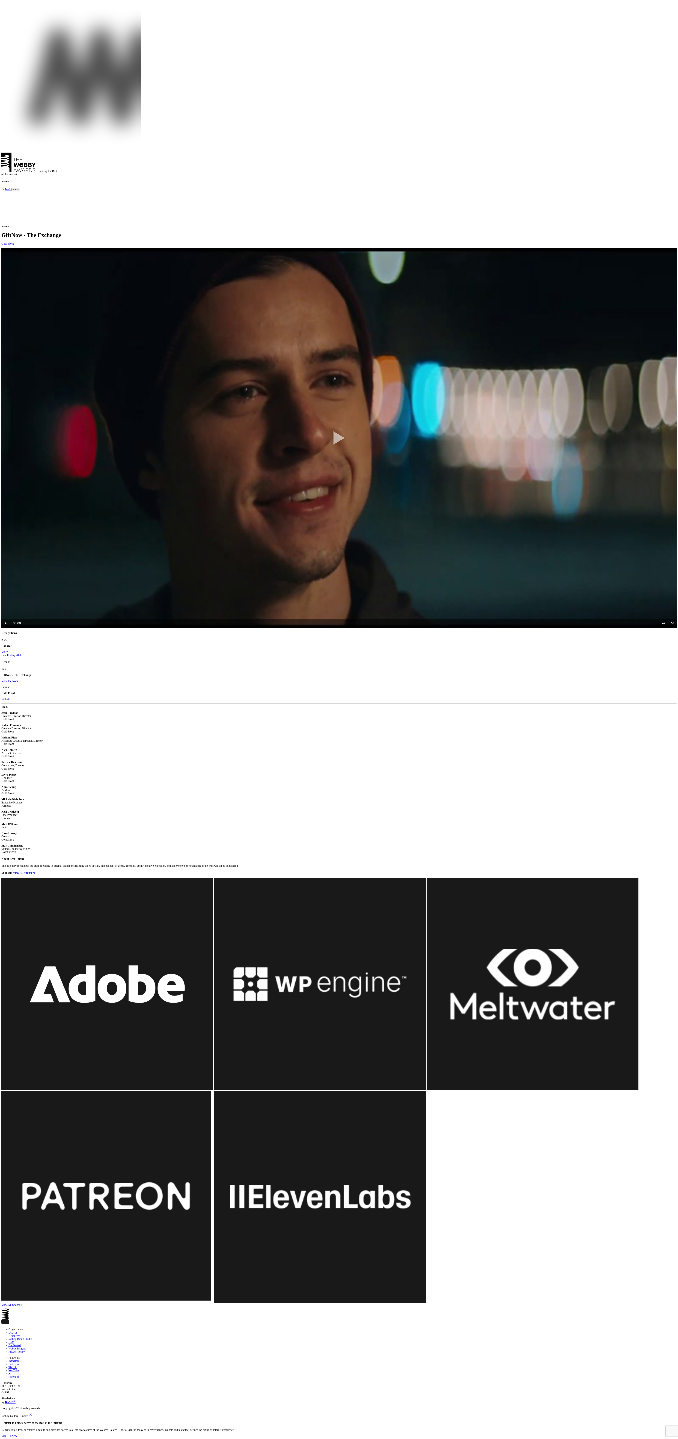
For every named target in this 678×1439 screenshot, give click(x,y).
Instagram (13, 1360)
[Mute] (663, 623)
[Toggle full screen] (672, 623)
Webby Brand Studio (20, 1338)
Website (5, 699)
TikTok (12, 1367)
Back (8, 189)
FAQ (11, 1342)
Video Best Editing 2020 (11, 653)
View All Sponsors (24, 872)
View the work (9, 681)
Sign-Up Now (9, 1435)
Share (16, 189)
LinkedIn (13, 1364)
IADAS (12, 1332)
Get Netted (14, 1345)
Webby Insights (17, 1348)
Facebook (13, 1376)
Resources (14, 1335)
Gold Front (7, 243)
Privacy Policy (16, 1351)
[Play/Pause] (6, 623)
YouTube (13, 1370)
